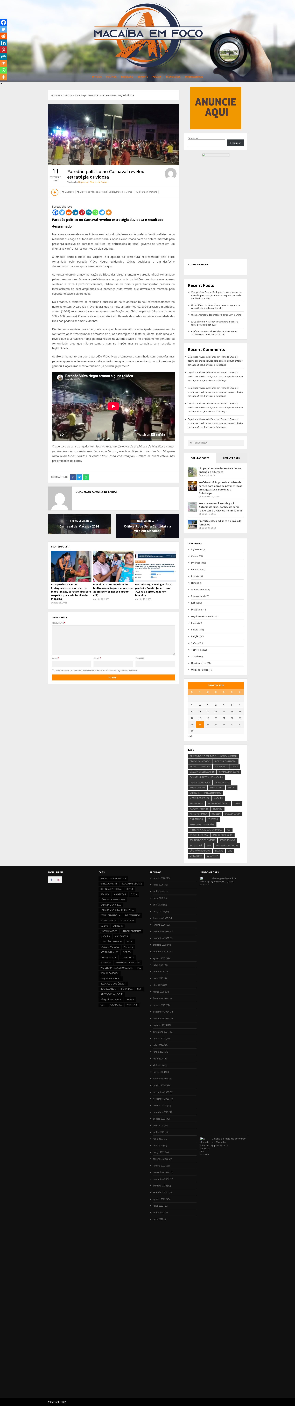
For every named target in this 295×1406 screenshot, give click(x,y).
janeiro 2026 (159, 924)
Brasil (193, 766)
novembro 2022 (161, 1178)
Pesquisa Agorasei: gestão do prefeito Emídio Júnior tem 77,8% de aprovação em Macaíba (154, 590)
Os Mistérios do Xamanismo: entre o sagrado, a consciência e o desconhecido (215, 307)
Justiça (194, 602)
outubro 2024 (160, 1025)
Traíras (219, 850)
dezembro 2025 (161, 931)
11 (200, 711)
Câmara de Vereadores (202, 771)
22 (232, 718)
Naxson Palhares (199, 808)
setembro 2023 (160, 1112)
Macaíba (120, 191)
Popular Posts (200, 458)
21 (224, 718)
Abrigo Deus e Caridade (203, 756)
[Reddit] (69, 212)
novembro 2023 (161, 1098)
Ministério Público (218, 803)
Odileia (216, 813)
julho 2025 (158, 964)
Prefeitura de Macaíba (202, 824)
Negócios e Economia (202, 616)
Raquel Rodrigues (223, 835)
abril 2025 (158, 985)
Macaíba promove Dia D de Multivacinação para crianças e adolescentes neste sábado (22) (113, 590)
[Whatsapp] (95, 212)
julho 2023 (158, 1125)
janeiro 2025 (159, 1005)
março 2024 (159, 1071)
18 (200, 718)
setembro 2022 (160, 1192)
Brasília (205, 766)
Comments (58, 623)
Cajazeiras (221, 766)
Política (111, 76)
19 (208, 718)
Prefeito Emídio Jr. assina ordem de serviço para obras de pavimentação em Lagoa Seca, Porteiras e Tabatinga (215, 360)
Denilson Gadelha (200, 782)
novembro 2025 (161, 938)
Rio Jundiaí (196, 845)
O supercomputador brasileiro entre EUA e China (216, 314)
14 (224, 711)
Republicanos (227, 840)
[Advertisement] (215, 107)
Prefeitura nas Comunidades (206, 829)
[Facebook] (55, 212)
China (234, 766)
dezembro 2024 (161, 1011)
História (195, 582)
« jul (190, 735)
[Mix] (3, 63)
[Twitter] (62, 212)
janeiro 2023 (159, 1165)
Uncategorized (198, 663)
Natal (237, 803)
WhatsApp (212, 856)
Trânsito (195, 656)
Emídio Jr (195, 792)
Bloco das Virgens (89, 191)
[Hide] (1, 83)
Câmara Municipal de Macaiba (206, 777)
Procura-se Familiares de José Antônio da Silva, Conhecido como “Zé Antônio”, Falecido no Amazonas (220, 507)
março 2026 (159, 911)
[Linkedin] (75, 212)
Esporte (143, 76)
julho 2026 (158, 884)
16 (240, 711)
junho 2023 (158, 1132)
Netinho (217, 808)
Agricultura (196, 549)
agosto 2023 (159, 1118)
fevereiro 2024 (160, 1078)
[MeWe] (89, 212)
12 (208, 711)
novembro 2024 (161, 1018)
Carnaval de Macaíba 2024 (79, 526)
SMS (209, 845)
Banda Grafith (228, 756)
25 (200, 724)
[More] (109, 212)
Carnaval (103, 191)
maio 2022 (158, 1219)
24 (192, 724)
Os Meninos (196, 819)
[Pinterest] (82, 212)
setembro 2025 (160, 951)
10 (192, 711)
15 (232, 711)
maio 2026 (158, 897)
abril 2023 (158, 1145)
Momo (129, 191)
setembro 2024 (160, 1031)
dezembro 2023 (161, 1092)
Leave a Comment (148, 191)
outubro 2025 (160, 944)
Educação (127, 76)
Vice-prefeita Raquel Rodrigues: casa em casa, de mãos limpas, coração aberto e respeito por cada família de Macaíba (71, 591)
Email (97, 658)
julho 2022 (158, 1205)
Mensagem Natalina (224, 878)
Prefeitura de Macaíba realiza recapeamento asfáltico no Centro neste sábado (214, 333)
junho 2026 (158, 891)
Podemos (213, 819)
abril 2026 (158, 904)
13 (216, 711)
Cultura (195, 556)
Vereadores (196, 856)
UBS (230, 850)
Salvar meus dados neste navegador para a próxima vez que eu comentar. (97, 670)
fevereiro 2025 (160, 998)
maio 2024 (158, 1058)
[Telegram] (102, 212)
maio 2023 (158, 1138)
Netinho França (198, 813)
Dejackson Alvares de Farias (92, 182)
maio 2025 (158, 978)
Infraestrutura (198, 589)
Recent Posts (231, 458)
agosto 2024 (159, 1038)
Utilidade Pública (199, 669)
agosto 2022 (159, 1199)
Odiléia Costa (232, 813)
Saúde (194, 643)
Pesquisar (193, 137)
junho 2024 (158, 1051)
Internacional (194, 76)
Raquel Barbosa (199, 835)
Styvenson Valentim (227, 845)
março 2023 (159, 1152)
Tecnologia (173, 76)
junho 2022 (158, 1212)
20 (216, 718)
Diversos (67, 95)
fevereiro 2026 (160, 918)
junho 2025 (158, 971)
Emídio (112, 191)
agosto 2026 (159, 878)
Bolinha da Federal (225, 761)
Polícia (156, 76)
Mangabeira (196, 803)
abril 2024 (158, 1065)
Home (98, 76)
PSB (228, 829)
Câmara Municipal (229, 771)
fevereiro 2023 (160, 1158)
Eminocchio (216, 787)
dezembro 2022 (161, 1172)
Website (140, 658)
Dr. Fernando (222, 782)
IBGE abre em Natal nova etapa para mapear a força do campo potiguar (214, 323)
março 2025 (159, 991)
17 (192, 718)
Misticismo (196, 609)
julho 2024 (158, 1045)
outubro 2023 (160, 1105)
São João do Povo (200, 850)
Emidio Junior (197, 787)
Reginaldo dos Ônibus (202, 840)
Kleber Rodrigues (199, 798)
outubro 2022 (160, 1185)
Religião (195, 636)
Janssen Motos (212, 792)
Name (55, 658)
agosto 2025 (159, 958)
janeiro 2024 (159, 1085)
